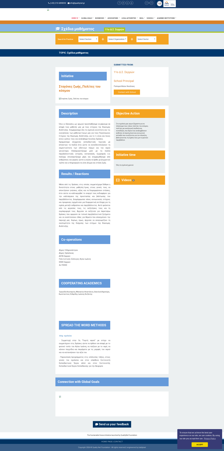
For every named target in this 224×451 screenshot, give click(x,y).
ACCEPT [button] (199, 445)
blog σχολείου (65, 336)
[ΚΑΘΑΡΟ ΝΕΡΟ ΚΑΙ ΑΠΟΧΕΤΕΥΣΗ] (60, 396)
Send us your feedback (113, 424)
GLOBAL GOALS (86, 18)
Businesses (100, 18)
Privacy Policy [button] (210, 439)
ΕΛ (147, 3)
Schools (150, 18)
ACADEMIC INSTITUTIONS (166, 18)
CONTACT (118, 441)
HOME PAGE (106, 441)
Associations (113, 18)
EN (151, 3)
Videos (127, 180)
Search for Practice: (65, 39)
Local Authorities (129, 18)
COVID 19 (75, 18)
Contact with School (127, 92)
